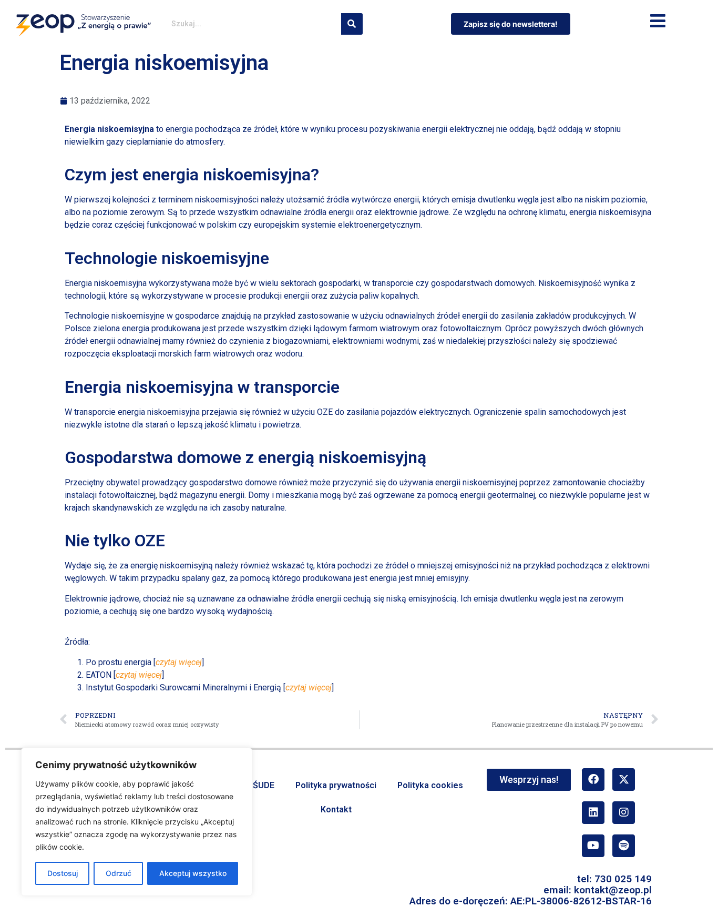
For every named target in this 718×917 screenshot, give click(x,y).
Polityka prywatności (335, 785)
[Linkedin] (593, 812)
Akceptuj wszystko (193, 873)
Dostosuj (62, 873)
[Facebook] (593, 779)
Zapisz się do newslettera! (511, 23)
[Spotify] (623, 845)
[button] (658, 21)
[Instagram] (623, 812)
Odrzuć (118, 873)
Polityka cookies (430, 785)
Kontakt (336, 809)
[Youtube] (593, 845)
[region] (136, 822)
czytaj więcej (179, 662)
